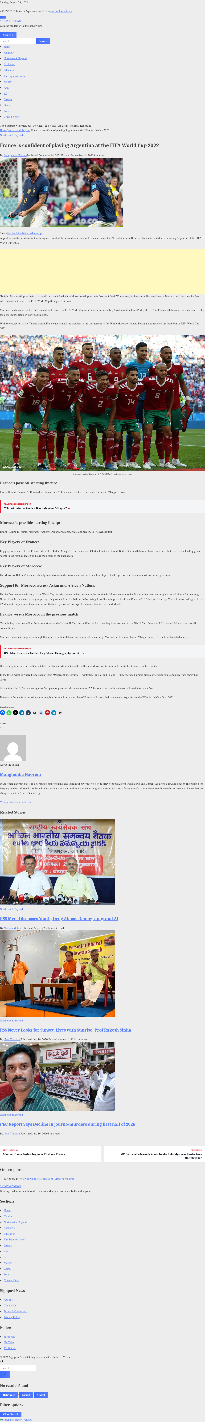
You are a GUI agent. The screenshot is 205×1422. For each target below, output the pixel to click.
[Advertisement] (102, 271)
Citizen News (11, 116)
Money (8, 81)
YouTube (65, 11)
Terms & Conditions (15, 1311)
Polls (6, 111)
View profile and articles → (15, 802)
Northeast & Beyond (15, 58)
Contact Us (10, 1305)
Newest (26, 1395)
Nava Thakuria (12, 1039)
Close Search (10, 1414)
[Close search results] (5, 1374)
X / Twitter (24, 233)
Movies (8, 99)
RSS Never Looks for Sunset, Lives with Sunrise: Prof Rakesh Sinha (65, 1030)
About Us (9, 1299)
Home (7, 46)
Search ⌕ (8, 35)
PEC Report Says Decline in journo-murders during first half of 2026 (67, 1124)
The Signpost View (14, 76)
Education (9, 70)
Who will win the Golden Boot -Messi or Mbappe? (37, 508)
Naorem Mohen (12, 928)
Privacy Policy (12, 1317)
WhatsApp (36, 233)
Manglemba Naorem (15, 155)
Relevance (9, 1395)
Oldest (41, 1395)
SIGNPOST (10, 21)
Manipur (9, 52)
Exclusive (9, 64)
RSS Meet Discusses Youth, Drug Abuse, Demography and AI (44, 653)
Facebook (55, 11)
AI (5, 93)
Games (8, 105)
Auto (6, 87)
